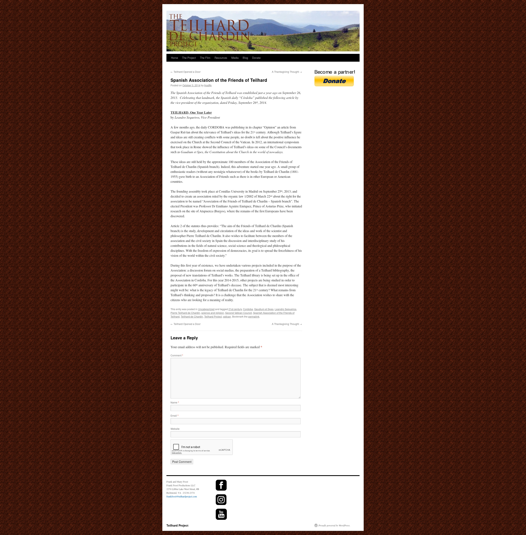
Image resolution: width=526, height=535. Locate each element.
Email (175, 415)
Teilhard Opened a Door (186, 71)
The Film (205, 58)
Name (175, 402)
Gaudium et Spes (263, 309)
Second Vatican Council (238, 312)
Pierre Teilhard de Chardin (185, 312)
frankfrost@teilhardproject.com (181, 496)
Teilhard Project (213, 316)
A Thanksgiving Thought (287, 71)
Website (175, 428)
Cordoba (248, 309)
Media (235, 58)
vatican (227, 316)
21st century (235, 309)
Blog (245, 58)
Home (174, 58)
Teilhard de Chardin (192, 316)
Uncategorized (206, 309)
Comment (177, 355)
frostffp (208, 85)
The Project (189, 58)
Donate (256, 58)
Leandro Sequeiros (285, 309)
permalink (253, 316)
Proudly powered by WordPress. (334, 525)
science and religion (212, 312)
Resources (221, 58)
